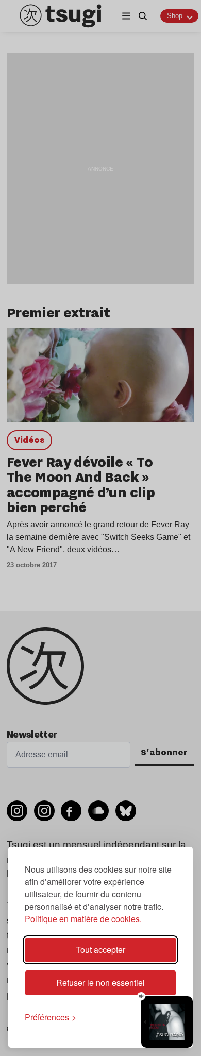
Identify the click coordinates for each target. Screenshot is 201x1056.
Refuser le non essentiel (100, 983)
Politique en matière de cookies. (83, 919)
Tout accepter (100, 950)
